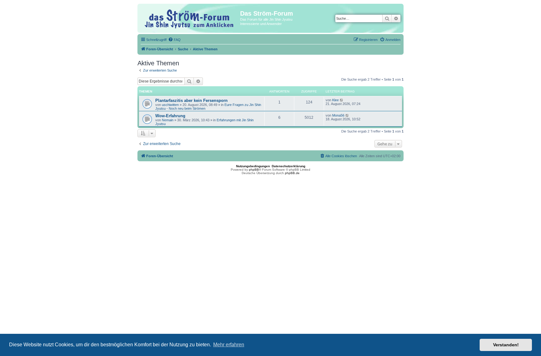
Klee (335, 100)
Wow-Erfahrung (170, 115)
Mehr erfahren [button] (228, 344)
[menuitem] (174, 39)
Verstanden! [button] (506, 344)
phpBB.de (292, 173)
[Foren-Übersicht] (189, 18)
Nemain (167, 120)
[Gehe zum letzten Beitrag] (342, 100)
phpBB (254, 169)
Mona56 (338, 115)
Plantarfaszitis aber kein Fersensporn (191, 100)
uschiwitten (170, 105)
